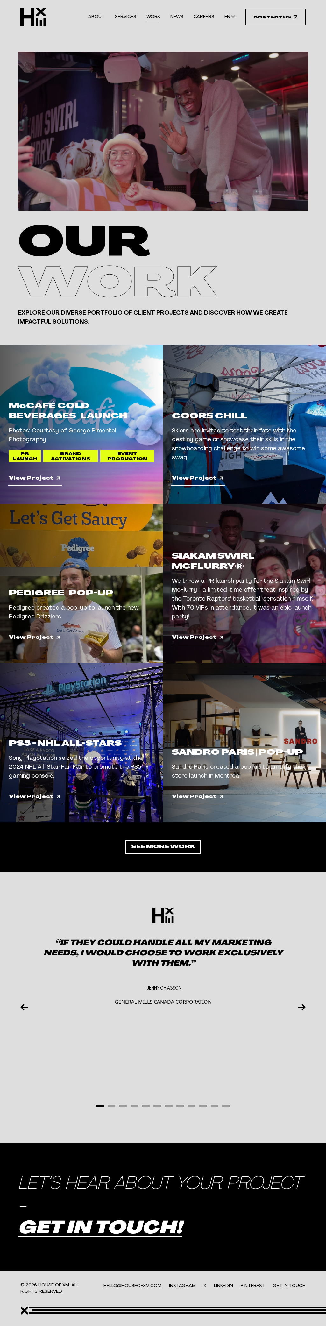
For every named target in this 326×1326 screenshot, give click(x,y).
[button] (100, 1106)
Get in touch (289, 1285)
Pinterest (253, 1285)
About (96, 16)
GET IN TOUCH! (100, 1229)
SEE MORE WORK (163, 847)
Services (125, 16)
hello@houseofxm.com (132, 1285)
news (176, 16)
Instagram (182, 1285)
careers (204, 16)
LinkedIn (223, 1285)
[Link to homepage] (33, 17)
